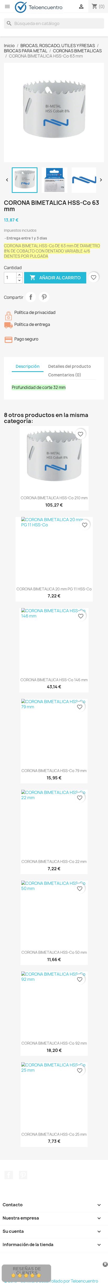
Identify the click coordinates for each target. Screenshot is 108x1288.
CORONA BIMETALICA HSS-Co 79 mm (54, 770)
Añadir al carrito (55, 277)
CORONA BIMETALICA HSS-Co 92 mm (54, 1043)
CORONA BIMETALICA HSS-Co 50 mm (54, 952)
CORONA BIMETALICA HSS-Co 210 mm (54, 497)
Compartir (30, 297)
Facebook (8, 1175)
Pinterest (44, 297)
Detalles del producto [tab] (69, 366)
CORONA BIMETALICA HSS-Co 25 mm (54, 1134)
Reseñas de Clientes (27, 1271)
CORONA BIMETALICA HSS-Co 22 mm (54, 861)
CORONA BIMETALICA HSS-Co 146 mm (54, 679)
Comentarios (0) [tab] (64, 375)
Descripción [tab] (28, 366)
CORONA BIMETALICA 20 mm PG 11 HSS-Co (54, 588)
